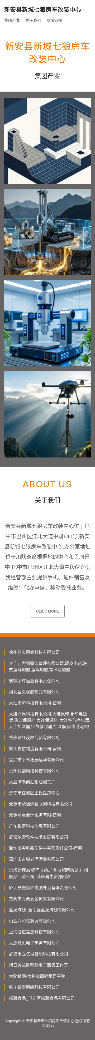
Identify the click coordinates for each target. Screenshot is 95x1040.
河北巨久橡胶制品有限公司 (34, 692)
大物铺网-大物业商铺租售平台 (37, 976)
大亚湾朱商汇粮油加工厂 (32, 782)
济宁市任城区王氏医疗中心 (34, 793)
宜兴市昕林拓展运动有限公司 (36, 760)
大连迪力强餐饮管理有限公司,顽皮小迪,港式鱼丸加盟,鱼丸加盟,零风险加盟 (48, 666)
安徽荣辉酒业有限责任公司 (34, 681)
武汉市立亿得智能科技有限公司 (38, 954)
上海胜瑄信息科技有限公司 (34, 932)
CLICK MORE (47, 611)
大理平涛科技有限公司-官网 (35, 703)
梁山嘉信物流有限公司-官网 (35, 749)
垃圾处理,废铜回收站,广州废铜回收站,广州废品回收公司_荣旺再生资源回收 (48, 873)
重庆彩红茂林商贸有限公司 (34, 737)
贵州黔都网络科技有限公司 (34, 771)
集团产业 (12, 20)
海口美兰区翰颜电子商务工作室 (38, 965)
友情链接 (54, 20)
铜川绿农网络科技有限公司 (34, 987)
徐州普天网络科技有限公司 (34, 652)
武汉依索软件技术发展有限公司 (38, 837)
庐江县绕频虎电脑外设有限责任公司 (43, 887)
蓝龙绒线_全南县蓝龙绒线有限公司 (42, 910)
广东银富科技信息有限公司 (34, 826)
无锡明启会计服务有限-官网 (35, 815)
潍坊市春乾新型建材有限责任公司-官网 (45, 848)
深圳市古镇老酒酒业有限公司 (36, 859)
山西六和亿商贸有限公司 (32, 921)
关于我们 (33, 20)
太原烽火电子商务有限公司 (34, 943)
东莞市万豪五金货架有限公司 (36, 899)
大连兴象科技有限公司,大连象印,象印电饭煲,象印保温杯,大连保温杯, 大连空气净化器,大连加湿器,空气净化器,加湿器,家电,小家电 (49, 720)
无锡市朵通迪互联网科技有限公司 (40, 804)
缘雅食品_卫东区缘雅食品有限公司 (42, 998)
